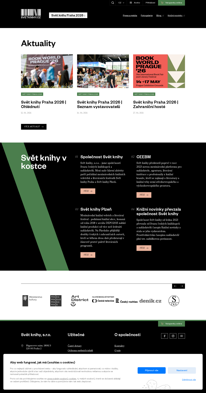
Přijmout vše (151, 370)
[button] (68, 15)
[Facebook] (164, 336)
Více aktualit (32, 127)
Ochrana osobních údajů (80, 350)
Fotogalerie (147, 16)
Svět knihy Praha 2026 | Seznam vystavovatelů (99, 105)
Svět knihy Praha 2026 (32, 94)
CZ (120, 3)
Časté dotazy (75, 346)
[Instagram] (173, 336)
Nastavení (182, 370)
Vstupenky (173, 324)
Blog (159, 16)
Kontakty (119, 346)
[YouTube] (181, 336)
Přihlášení (150, 3)
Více (86, 191)
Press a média (130, 16)
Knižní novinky (175, 16)
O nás (117, 350)
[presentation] (175, 286)
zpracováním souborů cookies (61, 378)
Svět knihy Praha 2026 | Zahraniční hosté (155, 105)
